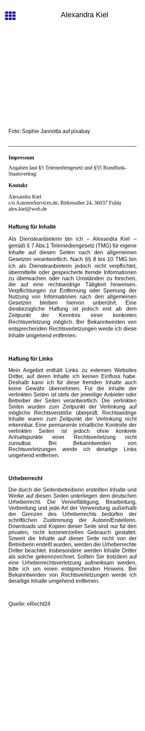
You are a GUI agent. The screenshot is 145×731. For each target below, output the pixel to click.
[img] (72, 63)
